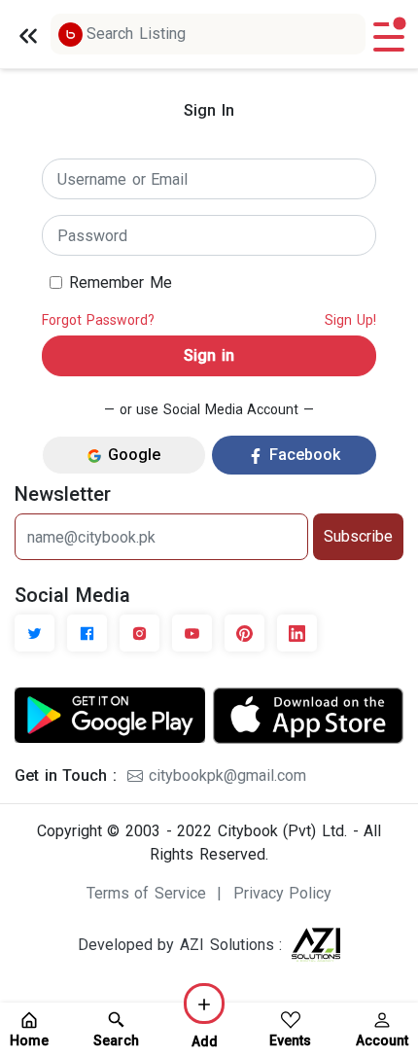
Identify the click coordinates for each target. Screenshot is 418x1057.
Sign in (209, 355)
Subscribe (358, 536)
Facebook (301, 454)
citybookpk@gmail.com (224, 775)
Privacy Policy (282, 893)
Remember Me (120, 282)
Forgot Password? (98, 320)
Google (131, 454)
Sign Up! (350, 320)
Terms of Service (146, 893)
